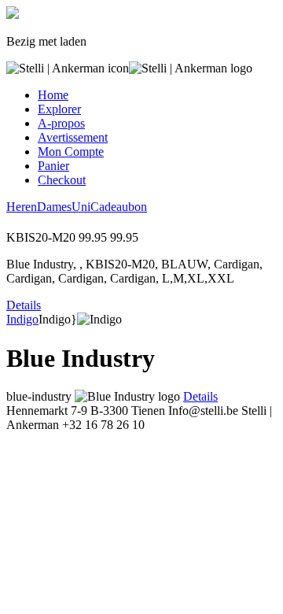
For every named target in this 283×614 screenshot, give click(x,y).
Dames (54, 206)
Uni (81, 206)
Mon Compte (71, 151)
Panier (53, 165)
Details (23, 305)
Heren (21, 206)
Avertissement (73, 137)
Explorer (59, 109)
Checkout (62, 180)
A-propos (61, 123)
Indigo (22, 319)
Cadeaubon (118, 206)
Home (53, 95)
